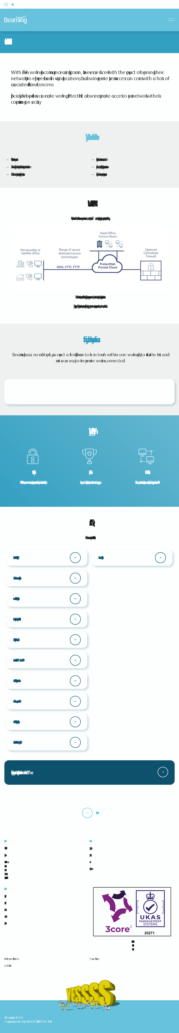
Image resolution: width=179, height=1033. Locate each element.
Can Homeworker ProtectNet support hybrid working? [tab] (15, 721)
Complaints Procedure (4, 923)
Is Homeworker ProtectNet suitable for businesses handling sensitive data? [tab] (16, 742)
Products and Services (11, 959)
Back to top (96, 813)
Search (8, 5)
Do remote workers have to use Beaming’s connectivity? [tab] (16, 578)
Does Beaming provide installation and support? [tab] (15, 639)
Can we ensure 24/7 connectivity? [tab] (100, 557)
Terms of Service (4, 909)
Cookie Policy (4, 903)
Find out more (163, 772)
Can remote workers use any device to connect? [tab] (16, 701)
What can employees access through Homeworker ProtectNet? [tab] (15, 619)
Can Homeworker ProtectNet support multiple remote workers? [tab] (15, 680)
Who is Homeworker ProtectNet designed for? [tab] (15, 557)
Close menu (172, 19)
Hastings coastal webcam (90, 868)
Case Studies (94, 959)
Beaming (15, 19)
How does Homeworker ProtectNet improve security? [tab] (15, 598)
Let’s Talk (7, 965)
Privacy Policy (4, 896)
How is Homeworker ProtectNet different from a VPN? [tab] (17, 660)
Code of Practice (5, 916)
